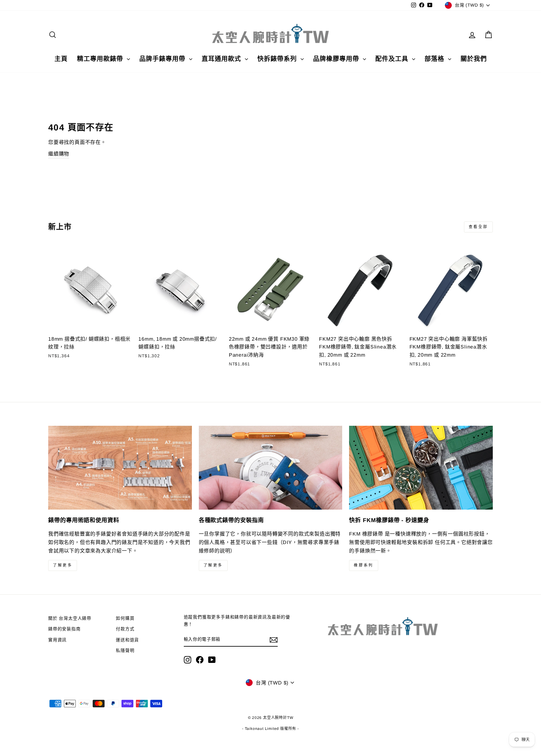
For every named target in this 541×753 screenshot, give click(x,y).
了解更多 (62, 565)
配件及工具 (392, 58)
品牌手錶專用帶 (163, 58)
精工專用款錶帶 (101, 58)
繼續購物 (58, 153)
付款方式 (125, 629)
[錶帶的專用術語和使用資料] (120, 468)
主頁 (61, 58)
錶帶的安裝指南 (64, 629)
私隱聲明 (125, 650)
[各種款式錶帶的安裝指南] (271, 468)
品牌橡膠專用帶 (337, 58)
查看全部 (478, 227)
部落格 (435, 58)
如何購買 (125, 618)
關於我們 (474, 58)
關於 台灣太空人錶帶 (69, 618)
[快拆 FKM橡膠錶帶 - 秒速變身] (421, 468)
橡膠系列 (363, 565)
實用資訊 (57, 640)
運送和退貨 (127, 640)
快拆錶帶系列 (278, 58)
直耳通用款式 (222, 58)
